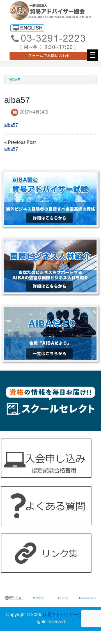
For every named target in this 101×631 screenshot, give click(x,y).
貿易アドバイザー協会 (64, 614)
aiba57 (11, 125)
